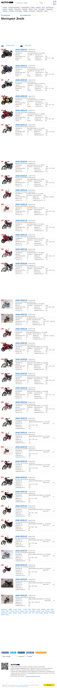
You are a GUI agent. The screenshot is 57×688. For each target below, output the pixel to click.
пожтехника (32, 11)
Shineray (17, 611)
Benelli (2, 614)
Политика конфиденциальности (32, 676)
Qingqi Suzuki (4, 612)
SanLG (38, 609)
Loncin (48, 609)
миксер (31, 9)
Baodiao (20, 612)
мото (43, 7)
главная (5, 7)
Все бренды (4, 609)
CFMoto (52, 612)
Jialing (7, 611)
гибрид (33, 7)
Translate (30, 656)
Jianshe (52, 611)
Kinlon (52, 609)
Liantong (34, 609)
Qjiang (29, 609)
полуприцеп (41, 9)
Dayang (15, 609)
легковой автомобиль (14, 7)
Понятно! (49, 685)
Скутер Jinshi (28, 45)
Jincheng (22, 611)
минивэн (38, 7)
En (55, 2)
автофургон (17, 9)
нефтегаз (5, 11)
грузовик (10, 9)
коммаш (25, 11)
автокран (11, 11)
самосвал (24, 9)
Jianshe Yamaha (39, 612)
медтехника (40, 11)
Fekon (42, 611)
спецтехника (49, 9)
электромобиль (25, 7)
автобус (5, 9)
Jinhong (7, 614)
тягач (35, 9)
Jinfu (33, 612)
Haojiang (38, 611)
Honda (12, 611)
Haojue (19, 609)
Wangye (15, 612)
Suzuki (48, 611)
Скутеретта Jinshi (10, 45)
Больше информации (22, 686)
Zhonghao (25, 612)
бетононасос (18, 11)
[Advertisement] (28, 32)
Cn (55, 4)
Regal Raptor (32, 611)
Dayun (25, 609)
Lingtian (10, 612)
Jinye (30, 612)
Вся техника (25, 15)
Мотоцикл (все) (5, 15)
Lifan (3, 611)
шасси (46, 11)
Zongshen (43, 609)
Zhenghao (46, 612)
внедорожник (49, 7)
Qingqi (26, 611)
